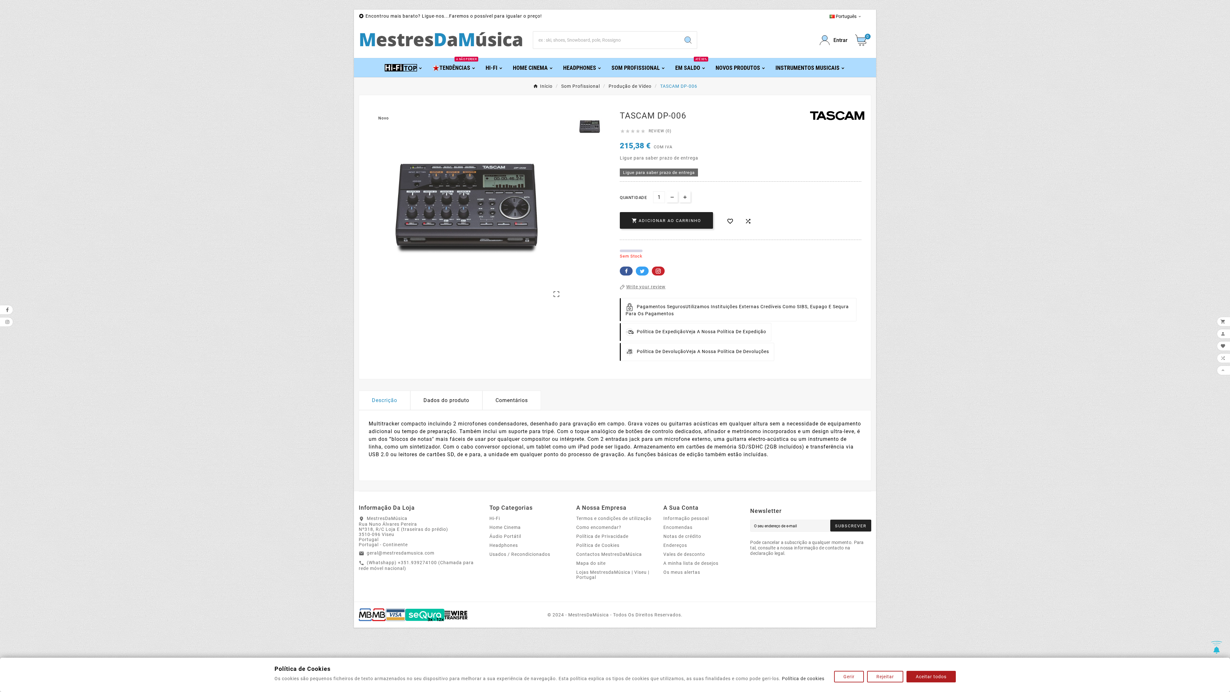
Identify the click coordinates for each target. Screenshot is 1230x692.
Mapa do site (591, 563)
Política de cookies (803, 678)
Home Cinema (505, 527)
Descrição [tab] (384, 400)
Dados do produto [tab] (446, 400)
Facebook (626, 271)
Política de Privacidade (602, 536)
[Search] (688, 40)
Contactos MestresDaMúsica (609, 554)
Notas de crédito (682, 536)
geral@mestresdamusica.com (400, 553)
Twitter (642, 271)
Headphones (503, 545)
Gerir (849, 676)
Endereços (675, 545)
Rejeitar (885, 676)
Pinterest (658, 271)
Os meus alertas (681, 572)
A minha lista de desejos (690, 563)
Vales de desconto (684, 554)
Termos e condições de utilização (614, 518)
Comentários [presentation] (512, 400)
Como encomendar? (598, 527)
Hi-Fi (494, 518)
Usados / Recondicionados (519, 554)
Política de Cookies (597, 545)
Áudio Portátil (505, 536)
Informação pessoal (686, 518)
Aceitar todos (931, 676)
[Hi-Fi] (404, 67)
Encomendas (678, 527)
